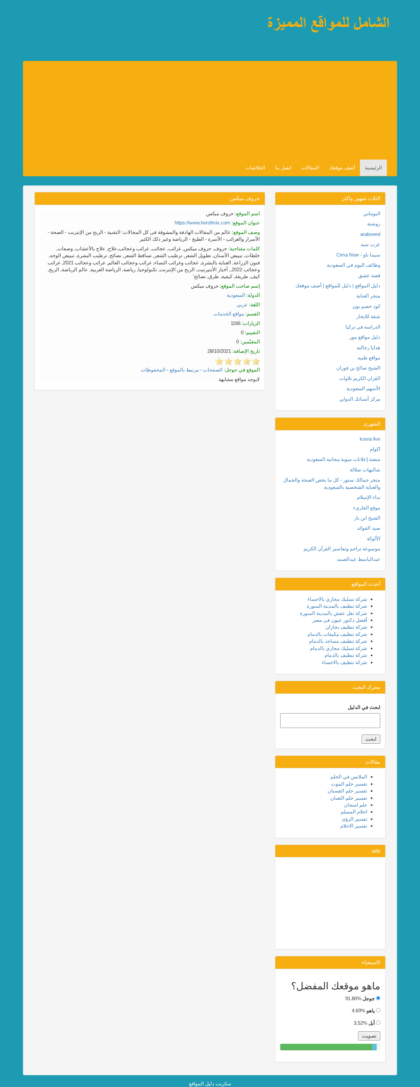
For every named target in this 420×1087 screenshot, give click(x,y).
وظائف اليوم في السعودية (353, 265)
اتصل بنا (283, 167)
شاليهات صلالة (365, 469)
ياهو (371, 1010)
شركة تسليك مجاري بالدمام (338, 648)
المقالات (310, 167)
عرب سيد (370, 244)
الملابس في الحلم (348, 776)
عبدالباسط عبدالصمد (358, 559)
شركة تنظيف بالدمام (346, 655)
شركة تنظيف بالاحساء (344, 662)
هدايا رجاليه (368, 347)
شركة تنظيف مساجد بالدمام (338, 641)
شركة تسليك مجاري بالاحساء (337, 599)
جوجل (369, 998)
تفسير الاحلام (353, 826)
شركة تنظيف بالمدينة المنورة (337, 606)
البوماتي (371, 213)
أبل (371, 1023)
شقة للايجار (368, 316)
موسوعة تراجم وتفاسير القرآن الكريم (342, 548)
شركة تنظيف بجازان (346, 627)
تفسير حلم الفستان (347, 790)
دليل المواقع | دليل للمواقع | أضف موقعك (337, 285)
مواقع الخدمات (229, 313)
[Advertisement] (205, 110)
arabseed (370, 234)
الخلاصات (255, 167)
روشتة (373, 223)
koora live (370, 439)
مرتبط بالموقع (184, 369)
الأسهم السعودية (363, 388)
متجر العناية (368, 295)
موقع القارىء (366, 507)
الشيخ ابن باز (367, 518)
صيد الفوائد (368, 528)
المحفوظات (153, 369)
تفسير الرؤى (354, 819)
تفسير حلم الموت (349, 784)
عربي (242, 304)
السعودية (236, 295)
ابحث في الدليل (364, 707)
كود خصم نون (366, 306)
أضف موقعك (342, 167)
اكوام (375, 449)
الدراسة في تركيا (363, 327)
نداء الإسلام (368, 497)
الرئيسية (373, 167)
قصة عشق (369, 275)
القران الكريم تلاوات (359, 378)
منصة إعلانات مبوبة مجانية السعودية (343, 459)
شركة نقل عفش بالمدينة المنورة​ (333, 613)
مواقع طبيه (369, 357)
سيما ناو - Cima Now (358, 254)
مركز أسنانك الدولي (359, 399)
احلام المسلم (354, 811)
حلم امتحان (355, 805)
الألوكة (373, 538)
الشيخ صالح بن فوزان (358, 368)
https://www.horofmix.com (202, 222)
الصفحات (212, 369)
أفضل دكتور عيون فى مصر (339, 620)
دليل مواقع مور (364, 337)
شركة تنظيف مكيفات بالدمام (337, 634)
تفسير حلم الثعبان (348, 798)
